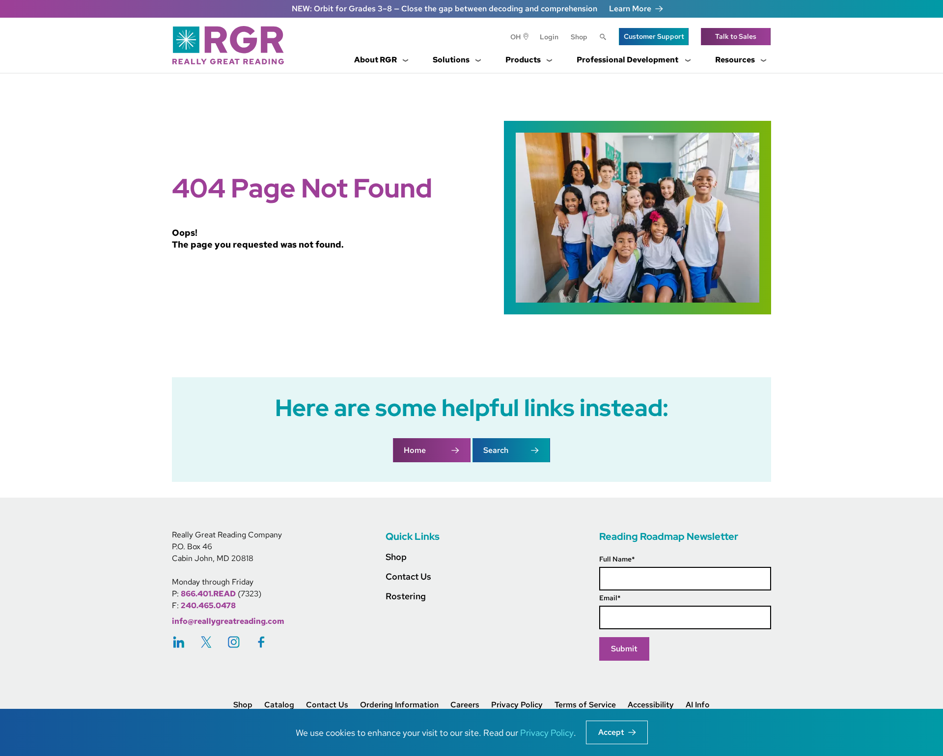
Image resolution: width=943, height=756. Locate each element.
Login (549, 37)
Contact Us (408, 576)
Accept (611, 732)
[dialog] (471, 732)
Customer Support (654, 36)
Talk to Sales (735, 36)
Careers (464, 705)
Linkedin (179, 641)
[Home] (232, 45)
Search (603, 37)
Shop (579, 37)
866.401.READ (208, 593)
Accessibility (651, 705)
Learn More (630, 8)
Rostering (406, 596)
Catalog (279, 705)
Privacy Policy (517, 705)
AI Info (698, 705)
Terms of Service (585, 705)
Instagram (234, 641)
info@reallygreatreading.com (228, 621)
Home (415, 450)
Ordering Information (399, 705)
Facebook (261, 641)
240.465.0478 (208, 605)
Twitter (206, 641)
